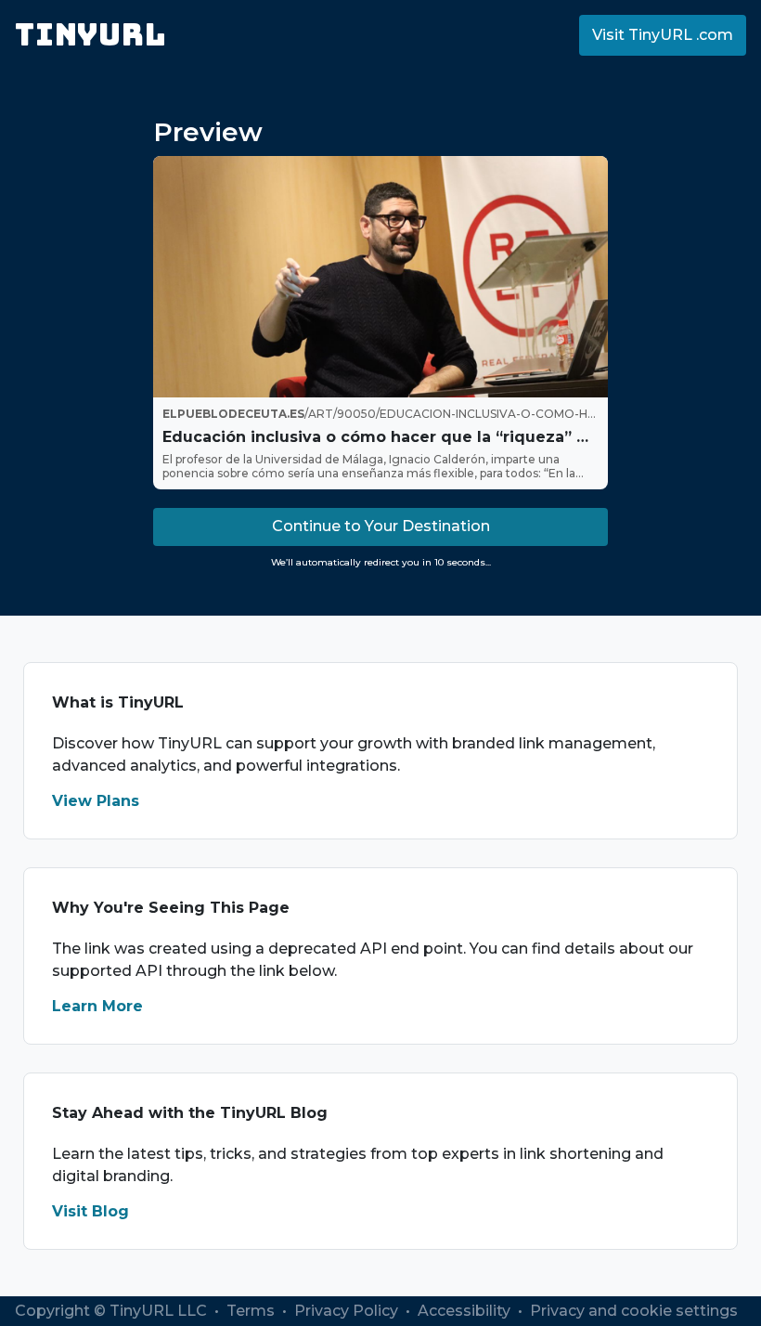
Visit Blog (90, 1211)
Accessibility (466, 1311)
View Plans (95, 801)
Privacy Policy (348, 1311)
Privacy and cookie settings (634, 1311)
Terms (252, 1311)
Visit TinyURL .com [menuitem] (662, 35)
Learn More (97, 1006)
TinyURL (90, 35)
